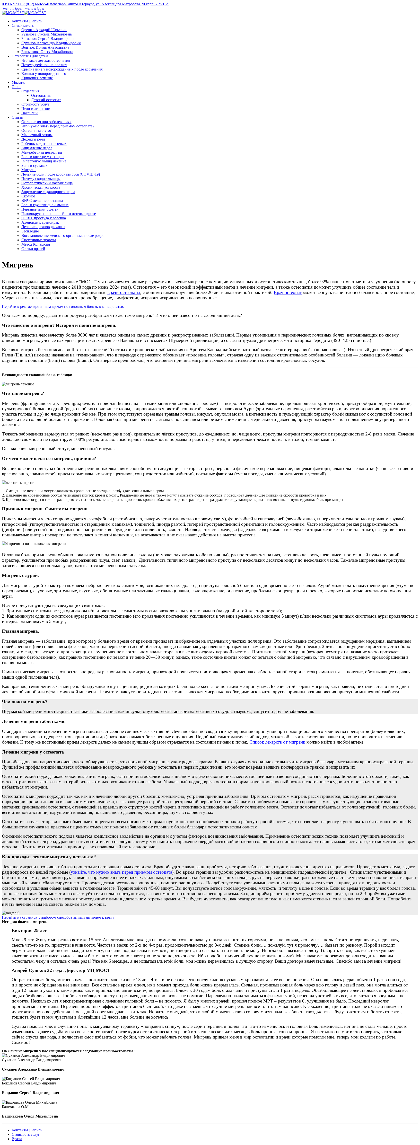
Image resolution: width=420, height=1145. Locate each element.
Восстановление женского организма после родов (63, 235)
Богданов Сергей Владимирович (48, 38)
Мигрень (28, 170)
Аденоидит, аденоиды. (40, 222)
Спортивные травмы (38, 240)
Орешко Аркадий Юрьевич (44, 30)
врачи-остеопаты (123, 292)
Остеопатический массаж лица (47, 183)
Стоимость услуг (35, 104)
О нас (16, 87)
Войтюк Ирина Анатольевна (45, 47)
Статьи (17, 117)
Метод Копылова (35, 244)
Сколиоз (28, 196)
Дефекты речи (33, 139)
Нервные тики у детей (40, 209)
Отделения (30, 91)
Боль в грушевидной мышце (45, 205)
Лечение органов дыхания (43, 227)
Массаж (18, 82)
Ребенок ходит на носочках (44, 144)
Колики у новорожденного (43, 73)
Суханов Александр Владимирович (51, 43)
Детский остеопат (46, 100)
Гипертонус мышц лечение (43, 161)
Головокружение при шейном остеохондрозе (58, 214)
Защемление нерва (36, 148)
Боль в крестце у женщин (42, 157)
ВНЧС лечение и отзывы (42, 200)
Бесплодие (30, 231)
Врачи (17, 1139)
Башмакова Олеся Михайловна (47, 52)
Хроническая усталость (40, 187)
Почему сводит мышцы (41, 179)
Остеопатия (41, 95)
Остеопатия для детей (30, 56)
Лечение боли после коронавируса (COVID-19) (60, 174)
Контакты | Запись (27, 21)
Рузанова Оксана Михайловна (46, 34)
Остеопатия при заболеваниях (46, 122)
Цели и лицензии (35, 109)
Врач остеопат (288, 292)
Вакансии (29, 113)
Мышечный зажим (36, 135)
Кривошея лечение (37, 78)
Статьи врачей (33, 249)
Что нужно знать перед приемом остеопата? (57, 126)
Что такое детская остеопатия (45, 60)
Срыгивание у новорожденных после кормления (62, 69)
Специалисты (23, 25)
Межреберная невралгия (41, 152)
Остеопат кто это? (36, 130)
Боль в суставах (34, 165)
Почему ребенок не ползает (44, 65)
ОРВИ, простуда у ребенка (43, 218)
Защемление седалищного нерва (48, 192)
